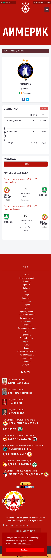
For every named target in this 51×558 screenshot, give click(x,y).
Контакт (25, 364)
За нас (26, 331)
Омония (26, 464)
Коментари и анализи (27, 328)
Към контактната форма (25, 531)
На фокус (25, 372)
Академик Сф (17, 449)
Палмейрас (10, 428)
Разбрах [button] (24, 550)
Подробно (44, 108)
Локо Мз (26, 439)
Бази (27, 294)
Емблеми (26, 288)
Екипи (26, 291)
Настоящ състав (26, 278)
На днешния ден (26, 318)
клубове (12, 51)
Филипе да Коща (18, 383)
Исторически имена (42, 2)
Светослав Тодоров (20, 393)
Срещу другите (26, 311)
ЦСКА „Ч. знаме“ (33, 474)
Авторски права (26, 338)
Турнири (26, 308)
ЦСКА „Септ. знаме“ (20, 423)
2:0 (26, 189)
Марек (13, 474)
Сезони (27, 304)
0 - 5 (20, 474)
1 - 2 (29, 449)
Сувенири (26, 361)
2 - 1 (17, 464)
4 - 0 (35, 423)
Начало (5, 51)
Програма (26, 298)
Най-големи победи (27, 314)
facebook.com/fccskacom (17, 525)
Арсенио (16, 403)
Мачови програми (27, 354)
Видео (26, 348)
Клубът (26, 274)
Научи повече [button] (24, 544)
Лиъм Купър (16, 413)
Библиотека (27, 358)
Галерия (26, 344)
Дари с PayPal (23, 556)
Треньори (26, 281)
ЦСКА (26, 164)
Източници (26, 334)
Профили (26, 284)
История (26, 324)
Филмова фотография (26, 351)
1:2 (26, 216)
